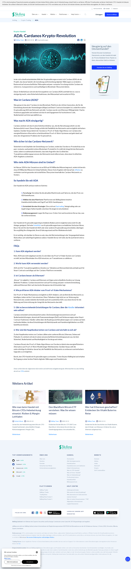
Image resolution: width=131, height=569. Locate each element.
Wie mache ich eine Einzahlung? (76, 492)
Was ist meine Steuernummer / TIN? (78, 499)
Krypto (96, 468)
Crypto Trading (26, 20)
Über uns (42, 459)
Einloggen (99, 14)
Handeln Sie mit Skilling (104, 67)
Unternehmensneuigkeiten (48, 468)
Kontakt (107, 8)
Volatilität (37, 225)
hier (19, 543)
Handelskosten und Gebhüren (76, 466)
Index (96, 463)
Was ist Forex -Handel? (74, 472)
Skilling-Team (20, 40)
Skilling (14, 20)
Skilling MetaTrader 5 (46, 499)
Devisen (96, 459)
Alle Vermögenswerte (73, 461)
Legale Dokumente (72, 504)
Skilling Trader (44, 490)
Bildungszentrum (72, 482)
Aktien (96, 461)
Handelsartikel (71, 479)
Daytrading (60, 206)
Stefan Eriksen (18, 421)
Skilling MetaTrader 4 (46, 497)
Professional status (73, 477)
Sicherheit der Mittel (46, 466)
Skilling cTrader (44, 492)
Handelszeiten (71, 463)
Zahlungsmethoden (73, 490)
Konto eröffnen (112, 14)
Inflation (78, 170)
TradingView (43, 494)
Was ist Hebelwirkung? (74, 475)
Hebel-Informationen (73, 468)
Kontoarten (70, 459)
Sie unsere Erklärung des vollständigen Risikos (40, 537)
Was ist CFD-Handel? (73, 470)
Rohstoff (97, 466)
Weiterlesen (16, 434)
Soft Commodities (99, 470)
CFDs (22, 371)
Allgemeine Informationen (75, 501)
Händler (71, 307)
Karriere (42, 461)
